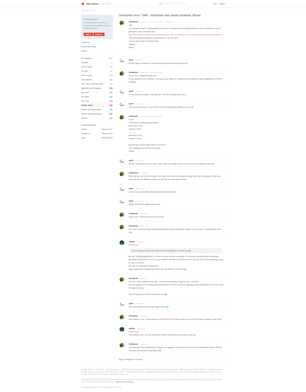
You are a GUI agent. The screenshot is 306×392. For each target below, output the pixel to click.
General (84, 118)
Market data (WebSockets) (91, 114)
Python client (87, 105)
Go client (84, 71)
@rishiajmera (134, 245)
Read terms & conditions (124, 382)
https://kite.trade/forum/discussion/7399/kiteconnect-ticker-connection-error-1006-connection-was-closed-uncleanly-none (176, 35)
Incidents (84, 62)
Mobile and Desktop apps (91, 109)
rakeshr (132, 241)
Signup (222, 3)
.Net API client (86, 75)
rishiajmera (133, 22)
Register (99, 34)
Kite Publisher (86, 80)
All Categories (86, 58)
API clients (85, 97)
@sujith (131, 75)
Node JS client (86, 67)
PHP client (85, 101)
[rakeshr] (122, 242)
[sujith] (122, 60)
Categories (85, 42)
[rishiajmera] (122, 22)
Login (215, 3)
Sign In (88, 34)
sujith (131, 60)
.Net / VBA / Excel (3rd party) (92, 84)
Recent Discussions (88, 46)
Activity (84, 51)
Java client (85, 92)
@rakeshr (132, 281)
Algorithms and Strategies (91, 88)
